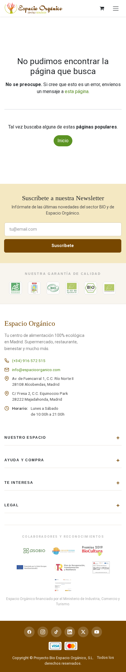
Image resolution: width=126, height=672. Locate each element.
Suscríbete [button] (63, 245)
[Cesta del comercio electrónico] (102, 8)
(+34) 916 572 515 (28, 360)
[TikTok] (56, 632)
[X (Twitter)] (83, 632)
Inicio (63, 140)
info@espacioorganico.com (36, 369)
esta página (76, 91)
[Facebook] (29, 632)
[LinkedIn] (69, 632)
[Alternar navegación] (116, 8)
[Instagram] (43, 632)
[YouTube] (96, 632)
